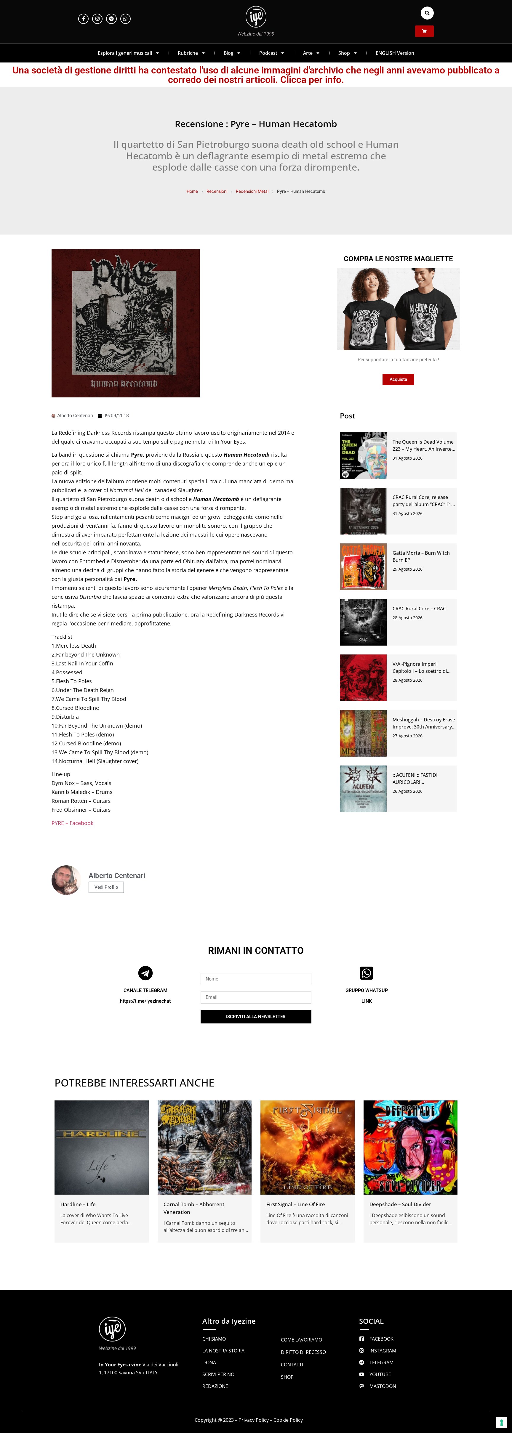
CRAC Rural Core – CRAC (419, 608)
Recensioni (217, 191)
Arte (308, 53)
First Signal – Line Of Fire (295, 1204)
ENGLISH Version (395, 53)
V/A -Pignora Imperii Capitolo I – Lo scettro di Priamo (420, 671)
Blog (228, 53)
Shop (344, 53)
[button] (427, 13)
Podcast (268, 53)
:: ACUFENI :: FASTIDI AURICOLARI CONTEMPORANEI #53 (418, 782)
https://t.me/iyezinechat (145, 1001)
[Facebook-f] (83, 19)
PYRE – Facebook (72, 823)
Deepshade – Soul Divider (400, 1204)
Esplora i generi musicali (125, 53)
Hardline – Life (78, 1204)
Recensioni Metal (252, 191)
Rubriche (188, 53)
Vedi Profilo (106, 887)
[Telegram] (111, 19)
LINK (366, 1001)
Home (192, 191)
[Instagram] (97, 19)
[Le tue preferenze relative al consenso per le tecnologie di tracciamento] (501, 1422)
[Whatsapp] (125, 19)
